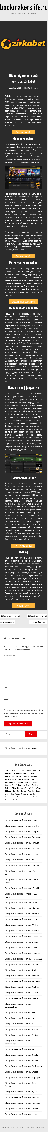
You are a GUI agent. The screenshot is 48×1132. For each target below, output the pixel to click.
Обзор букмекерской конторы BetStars (22, 1035)
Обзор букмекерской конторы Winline (21, 925)
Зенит (38, 791)
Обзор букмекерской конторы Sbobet (21, 964)
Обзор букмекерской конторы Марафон (22, 1077)
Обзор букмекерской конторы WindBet (22, 930)
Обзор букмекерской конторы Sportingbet (23, 959)
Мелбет (35, 748)
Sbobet (8, 785)
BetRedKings (9, 776)
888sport (36, 770)
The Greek (26, 785)
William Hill (16, 788)
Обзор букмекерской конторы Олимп (21, 1072)
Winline (31, 788)
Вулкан (23, 791)
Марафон (24, 794)
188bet (28, 770)
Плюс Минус (16, 797)
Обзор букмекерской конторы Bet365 (21, 1060)
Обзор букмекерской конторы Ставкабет (23, 837)
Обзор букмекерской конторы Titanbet (22, 947)
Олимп (7, 797)
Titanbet (35, 785)
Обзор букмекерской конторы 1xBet (21, 820)
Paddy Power (10, 782)
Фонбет (16, 800)
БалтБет (16, 791)
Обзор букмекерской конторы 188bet (21, 1108)
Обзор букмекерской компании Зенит (21, 902)
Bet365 (19, 773)
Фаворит (8, 800)
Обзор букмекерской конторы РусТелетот (23, 1066)
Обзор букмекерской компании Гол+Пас (23, 888)
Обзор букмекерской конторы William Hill (23, 936)
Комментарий (9, 655)
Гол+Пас (31, 791)
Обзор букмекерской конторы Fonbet (21, 1012)
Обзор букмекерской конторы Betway (21, 854)
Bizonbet (34, 776)
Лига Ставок (15, 794)
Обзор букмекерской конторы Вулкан (21, 1091)
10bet (22, 770)
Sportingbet (16, 785)
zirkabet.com (10, 147)
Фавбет (36, 797)
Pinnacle (28, 782)
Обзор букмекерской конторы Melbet (21, 992)
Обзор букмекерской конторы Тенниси (22, 848)
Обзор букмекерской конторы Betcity (21, 1055)
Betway (26, 776)
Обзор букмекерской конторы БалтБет (22, 1097)
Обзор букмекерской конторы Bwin (20, 1024)
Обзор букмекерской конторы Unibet (21, 942)
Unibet (7, 788)
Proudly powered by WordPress (12, 1127)
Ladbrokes (26, 779)
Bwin (7, 779)
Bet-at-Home (10, 773)
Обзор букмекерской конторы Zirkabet (22, 913)
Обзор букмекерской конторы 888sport (22, 860)
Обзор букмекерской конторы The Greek (23, 953)
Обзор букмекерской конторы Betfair (21, 1049)
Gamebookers (15, 779)
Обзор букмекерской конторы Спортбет (22, 831)
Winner (38, 788)
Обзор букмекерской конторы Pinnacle (22, 975)
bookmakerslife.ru (24, 6)
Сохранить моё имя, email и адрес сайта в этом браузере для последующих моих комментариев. (23, 713)
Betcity (25, 773)
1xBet (7, 770)
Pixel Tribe (40, 1127)
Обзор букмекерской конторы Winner (21, 919)
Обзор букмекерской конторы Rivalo (21, 970)
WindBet (24, 788)
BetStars (19, 776)
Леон (7, 794)
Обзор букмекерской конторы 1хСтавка (22, 1103)
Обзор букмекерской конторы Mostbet (22, 826)
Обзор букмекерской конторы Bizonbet (22, 1029)
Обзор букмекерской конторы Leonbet (22, 998)
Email (6, 699)
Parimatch (20, 782)
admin (36, 88)
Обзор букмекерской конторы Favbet (21, 1018)
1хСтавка (14, 770)
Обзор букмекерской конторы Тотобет (22, 843)
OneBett (35, 779)
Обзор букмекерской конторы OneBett (22, 987)
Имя (6, 687)
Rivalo (35, 782)
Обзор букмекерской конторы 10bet (21, 1114)
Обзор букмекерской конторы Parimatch (22, 981)
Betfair (32, 773)
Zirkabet (8, 791)
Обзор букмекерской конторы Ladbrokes (23, 865)
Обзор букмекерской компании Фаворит (23, 908)
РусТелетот (27, 797)
